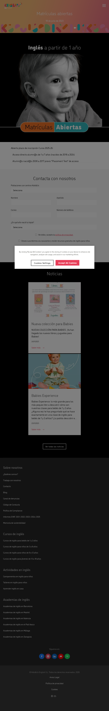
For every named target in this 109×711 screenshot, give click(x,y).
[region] (54, 257)
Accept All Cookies (67, 262)
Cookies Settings (42, 262)
